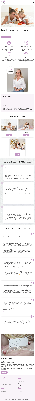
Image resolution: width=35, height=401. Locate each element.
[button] (33, 2)
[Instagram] (20, 385)
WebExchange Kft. (27, 399)
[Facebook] (18, 385)
